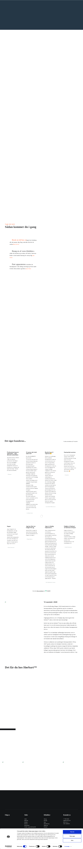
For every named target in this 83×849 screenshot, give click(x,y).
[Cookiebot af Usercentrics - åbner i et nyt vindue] (8, 846)
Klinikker (26, 822)
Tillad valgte (72, 836)
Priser (30, 3)
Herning (45, 820)
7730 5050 (73, 3)
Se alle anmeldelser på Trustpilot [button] (71, 441)
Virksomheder (48, 3)
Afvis (72, 840)
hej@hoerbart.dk (66, 820)
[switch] (37, 846)
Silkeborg (46, 825)
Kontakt (62, 3)
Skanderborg (46, 823)
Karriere (26, 823)
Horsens (45, 827)
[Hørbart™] (5, 3)
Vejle (45, 822)
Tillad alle (72, 831)
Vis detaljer (67, 846)
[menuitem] (21, 3)
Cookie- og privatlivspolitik (30, 827)
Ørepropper (37, 3)
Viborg (45, 819)
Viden (56, 3)
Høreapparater (21, 3)
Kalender (26, 820)
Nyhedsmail (26, 825)
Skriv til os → (66, 822)
